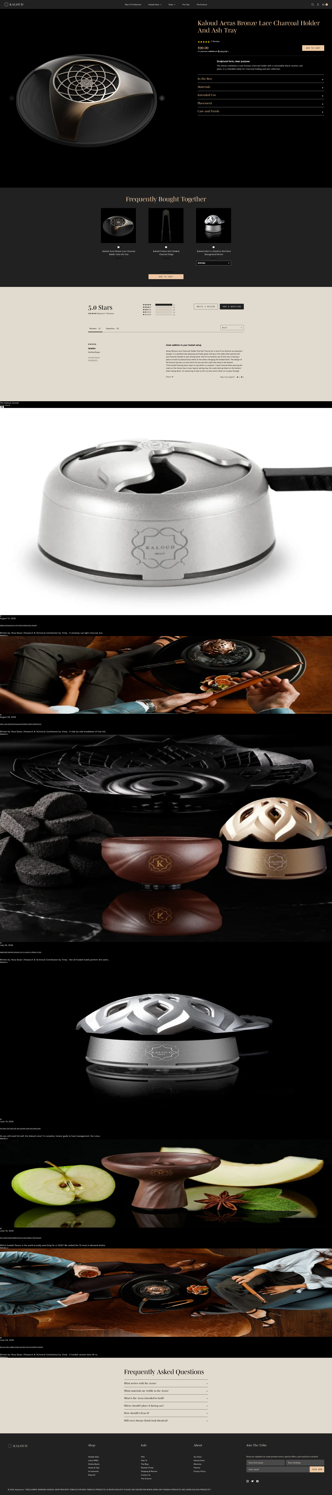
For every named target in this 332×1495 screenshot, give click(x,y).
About (198, 1445)
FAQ (142, 1457)
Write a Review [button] (206, 306)
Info (144, 1445)
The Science (202, 4)
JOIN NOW (317, 1469)
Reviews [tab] (92, 328)
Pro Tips (185, 4)
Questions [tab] (110, 328)
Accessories (93, 1471)
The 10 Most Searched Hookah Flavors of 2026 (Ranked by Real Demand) (20, 1238)
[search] (313, 4)
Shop (171, 4)
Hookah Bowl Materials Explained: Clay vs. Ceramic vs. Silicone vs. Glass (20, 952)
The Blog (144, 1464)
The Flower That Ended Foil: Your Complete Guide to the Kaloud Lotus (20, 1128)
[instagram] (247, 1481)
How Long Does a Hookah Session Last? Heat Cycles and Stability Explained (21, 1347)
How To (144, 1460)
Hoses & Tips (93, 1468)
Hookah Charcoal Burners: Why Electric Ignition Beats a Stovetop (18, 625)
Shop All (91, 1475)
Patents (197, 1468)
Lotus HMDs (93, 1460)
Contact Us (145, 1475)
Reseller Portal (147, 1468)
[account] (318, 4)
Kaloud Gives (199, 1460)
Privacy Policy (200, 1471)
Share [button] (168, 377)
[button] (213, 51)
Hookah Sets (153, 4)
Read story (4, 635)
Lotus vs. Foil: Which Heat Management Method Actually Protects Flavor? (20, 724)
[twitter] (252, 1481)
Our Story (198, 1457)
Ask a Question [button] (232, 306)
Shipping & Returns (149, 1471)
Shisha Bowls (93, 1464)
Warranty (197, 1464)
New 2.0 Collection (133, 4)
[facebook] (257, 1481)
